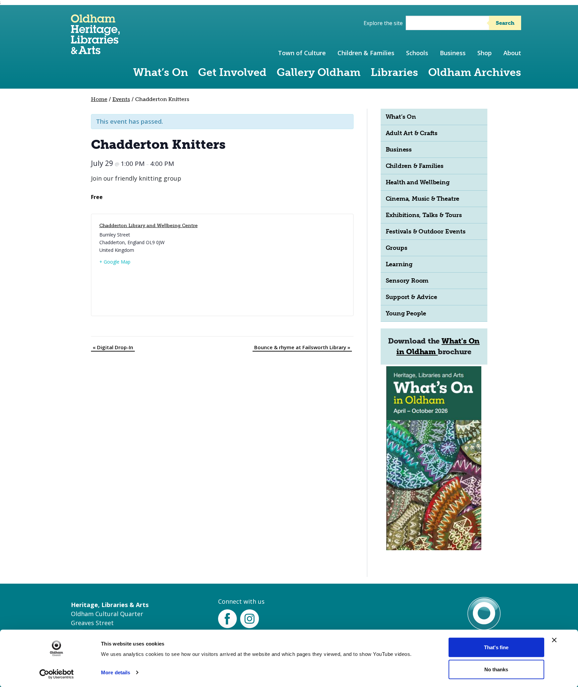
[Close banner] (554, 640)
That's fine (496, 647)
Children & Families (366, 53)
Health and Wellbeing (418, 182)
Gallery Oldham (319, 72)
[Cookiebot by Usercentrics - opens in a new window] (56, 674)
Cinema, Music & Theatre (423, 198)
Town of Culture (302, 53)
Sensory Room (407, 280)
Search (505, 23)
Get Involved (232, 72)
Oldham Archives (474, 72)
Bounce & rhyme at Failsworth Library (302, 347)
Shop (484, 53)
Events (121, 99)
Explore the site (383, 23)
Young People (406, 313)
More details (115, 672)
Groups (396, 248)
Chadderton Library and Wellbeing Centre (148, 225)
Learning (399, 264)
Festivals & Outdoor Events (426, 231)
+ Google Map (114, 262)
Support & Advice (411, 297)
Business (453, 53)
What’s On (160, 72)
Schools (417, 53)
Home (99, 99)
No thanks (496, 669)
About (512, 53)
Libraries (394, 72)
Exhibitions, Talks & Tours (424, 215)
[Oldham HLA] (95, 51)
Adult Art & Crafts (412, 133)
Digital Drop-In (113, 347)
